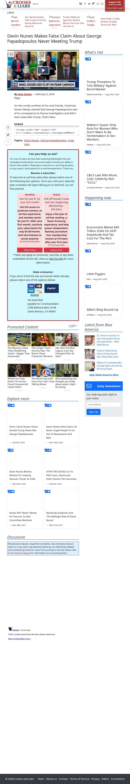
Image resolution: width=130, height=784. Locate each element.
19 (87, 251)
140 (46, 450)
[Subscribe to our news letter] (97, 4)
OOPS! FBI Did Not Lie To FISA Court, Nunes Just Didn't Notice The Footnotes (61, 475)
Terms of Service (22, 553)
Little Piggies (96, 274)
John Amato (25, 94)
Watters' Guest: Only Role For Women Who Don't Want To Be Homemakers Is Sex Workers (102, 132)
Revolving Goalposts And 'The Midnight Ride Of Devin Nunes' (61, 516)
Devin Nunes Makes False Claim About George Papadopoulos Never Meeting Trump (54, 38)
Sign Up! (93, 412)
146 (10, 405)
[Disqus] (43, 657)
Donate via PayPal (51, 288)
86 (87, 152)
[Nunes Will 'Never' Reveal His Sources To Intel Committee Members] (24, 499)
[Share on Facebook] (8, 127)
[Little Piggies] (104, 259)
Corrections (118, 779)
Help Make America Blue (103, 375)
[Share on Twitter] (8, 135)
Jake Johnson (92, 243)
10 (87, 286)
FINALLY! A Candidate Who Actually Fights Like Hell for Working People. (110, 365)
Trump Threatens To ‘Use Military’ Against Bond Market (101, 85)
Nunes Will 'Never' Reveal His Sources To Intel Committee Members (23, 516)
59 (46, 491)
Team (41, 779)
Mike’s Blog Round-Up (102, 309)
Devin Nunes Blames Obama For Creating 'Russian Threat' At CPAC (22, 475)
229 (46, 405)
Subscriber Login (115, 8)
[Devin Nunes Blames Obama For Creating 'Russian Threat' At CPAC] (24, 458)
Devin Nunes (31, 140)
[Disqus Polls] (43, 590)
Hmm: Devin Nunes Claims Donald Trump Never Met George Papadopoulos (23, 430)
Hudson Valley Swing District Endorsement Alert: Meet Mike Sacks (107, 353)
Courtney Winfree (94, 187)
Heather (90, 144)
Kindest (34, 295)
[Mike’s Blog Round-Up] (104, 295)
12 (87, 204)
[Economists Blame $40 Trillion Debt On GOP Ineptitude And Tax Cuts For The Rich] (104, 213)
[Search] (102, 4)
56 (87, 59)
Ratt (88, 279)
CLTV (35, 3)
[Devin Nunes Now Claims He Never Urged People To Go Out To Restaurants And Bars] (61, 413)
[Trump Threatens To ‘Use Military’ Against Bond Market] (104, 67)
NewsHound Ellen (94, 94)
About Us (51, 779)
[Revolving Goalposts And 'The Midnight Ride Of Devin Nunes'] (61, 499)
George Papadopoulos (53, 140)
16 (10, 450)
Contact (63, 779)
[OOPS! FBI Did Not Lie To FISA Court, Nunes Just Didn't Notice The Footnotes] (61, 458)
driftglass (91, 314)
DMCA (105, 779)
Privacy (95, 779)
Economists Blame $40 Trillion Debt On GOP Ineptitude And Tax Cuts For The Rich (103, 232)
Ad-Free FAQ (56, 258)
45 (87, 102)
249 (10, 491)
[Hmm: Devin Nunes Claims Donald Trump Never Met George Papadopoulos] (24, 413)
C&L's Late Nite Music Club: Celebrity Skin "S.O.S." (102, 178)
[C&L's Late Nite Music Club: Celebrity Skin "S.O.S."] (104, 160)
